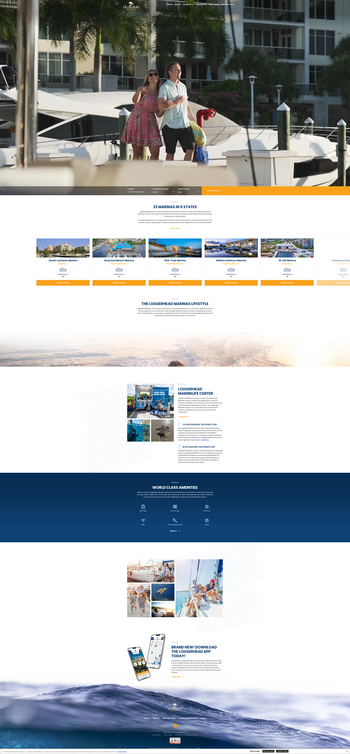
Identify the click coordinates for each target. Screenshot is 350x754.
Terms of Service (192, 748)
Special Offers (188, 4)
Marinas (170, 4)
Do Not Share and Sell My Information (186, 735)
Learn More (175, 228)
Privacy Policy (156, 735)
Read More (205, 440)
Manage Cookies (255, 751)
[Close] (347, 751)
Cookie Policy (122, 752)
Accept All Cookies (282, 751)
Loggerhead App (201, 4)
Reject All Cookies (268, 751)
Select (155, 192)
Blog (210, 4)
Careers (217, 4)
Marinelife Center (227, 4)
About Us (177, 4)
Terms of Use (168, 735)
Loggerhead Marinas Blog (188, 718)
